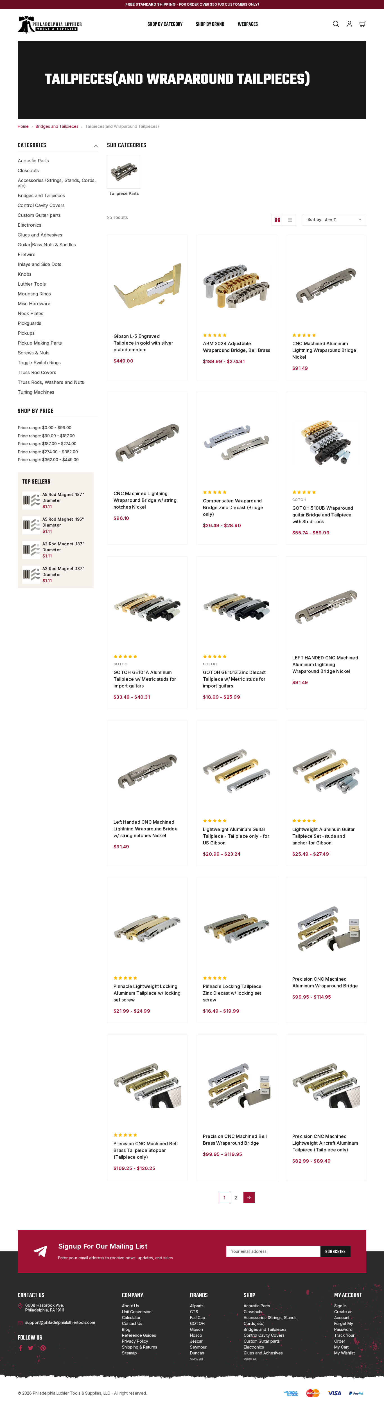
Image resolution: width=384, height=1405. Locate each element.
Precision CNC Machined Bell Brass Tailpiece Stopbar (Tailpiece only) (146, 1150)
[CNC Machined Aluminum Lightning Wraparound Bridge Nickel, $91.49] (326, 285)
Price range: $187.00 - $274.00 (47, 443)
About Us (130, 1305)
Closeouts (28, 170)
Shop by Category (165, 25)
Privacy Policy (135, 1341)
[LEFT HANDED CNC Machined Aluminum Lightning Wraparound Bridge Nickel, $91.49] (326, 607)
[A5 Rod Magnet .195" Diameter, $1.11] (31, 525)
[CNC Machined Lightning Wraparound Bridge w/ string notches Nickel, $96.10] (147, 442)
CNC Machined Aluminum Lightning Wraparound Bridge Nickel (324, 350)
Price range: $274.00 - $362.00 (48, 451)
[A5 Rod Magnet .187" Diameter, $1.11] (31, 500)
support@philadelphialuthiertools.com (60, 1322)
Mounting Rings (34, 294)
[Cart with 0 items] (363, 25)
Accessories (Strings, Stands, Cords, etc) (57, 183)
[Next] (249, 1197)
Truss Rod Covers (37, 372)
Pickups (26, 333)
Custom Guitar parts (39, 215)
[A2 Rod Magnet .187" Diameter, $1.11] (31, 550)
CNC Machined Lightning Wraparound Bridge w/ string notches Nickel (145, 500)
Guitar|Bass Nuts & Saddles (47, 244)
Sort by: (315, 219)
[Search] (336, 25)
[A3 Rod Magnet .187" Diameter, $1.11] (31, 575)
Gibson (196, 1329)
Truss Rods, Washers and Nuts (51, 382)
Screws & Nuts (33, 353)
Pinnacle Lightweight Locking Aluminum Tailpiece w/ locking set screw (147, 993)
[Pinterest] (43, 1348)
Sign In (340, 1305)
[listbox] (345, 220)
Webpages (248, 25)
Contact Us (132, 1323)
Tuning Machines (36, 392)
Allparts (197, 1305)
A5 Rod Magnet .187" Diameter (63, 497)
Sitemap (129, 1353)
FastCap (197, 1317)
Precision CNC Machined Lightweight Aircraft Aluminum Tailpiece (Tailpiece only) (325, 1143)
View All (196, 1359)
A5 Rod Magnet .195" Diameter (63, 522)
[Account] (349, 25)
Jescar (196, 1341)
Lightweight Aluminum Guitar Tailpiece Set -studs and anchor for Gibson (323, 836)
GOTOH (197, 1323)
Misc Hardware (34, 303)
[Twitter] (30, 1348)
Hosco (196, 1335)
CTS (194, 1311)
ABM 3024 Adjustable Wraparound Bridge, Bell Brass (236, 347)
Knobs (24, 274)
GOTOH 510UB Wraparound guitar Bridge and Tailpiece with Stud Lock (322, 514)
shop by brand (210, 25)
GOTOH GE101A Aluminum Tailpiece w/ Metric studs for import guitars (145, 679)
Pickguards (29, 323)
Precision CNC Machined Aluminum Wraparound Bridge (325, 982)
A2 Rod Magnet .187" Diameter (63, 546)
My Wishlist (344, 1353)
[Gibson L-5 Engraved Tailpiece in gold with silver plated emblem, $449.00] (147, 285)
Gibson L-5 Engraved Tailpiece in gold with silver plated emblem (143, 342)
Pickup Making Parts (40, 343)
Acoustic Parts (33, 160)
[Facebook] (19, 1348)
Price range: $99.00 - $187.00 (46, 435)
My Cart (341, 1347)
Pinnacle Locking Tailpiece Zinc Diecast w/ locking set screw (232, 993)
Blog (126, 1329)
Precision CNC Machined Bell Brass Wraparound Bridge (235, 1139)
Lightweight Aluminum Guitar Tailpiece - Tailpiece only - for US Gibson (236, 836)
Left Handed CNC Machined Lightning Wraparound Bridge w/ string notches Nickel (146, 828)
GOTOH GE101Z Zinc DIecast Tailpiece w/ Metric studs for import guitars (234, 679)
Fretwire (26, 254)
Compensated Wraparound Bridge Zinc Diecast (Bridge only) (233, 507)
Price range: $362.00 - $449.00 (48, 459)
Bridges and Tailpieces (41, 195)
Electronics (29, 225)
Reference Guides (139, 1335)
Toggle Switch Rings (39, 362)
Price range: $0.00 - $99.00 (44, 427)
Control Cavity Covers (41, 205)
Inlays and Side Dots (39, 264)
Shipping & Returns (139, 1347)
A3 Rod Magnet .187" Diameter (63, 571)
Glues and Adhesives (40, 235)
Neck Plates (30, 313)
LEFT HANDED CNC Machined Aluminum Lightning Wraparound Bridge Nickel (325, 664)
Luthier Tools (32, 284)
